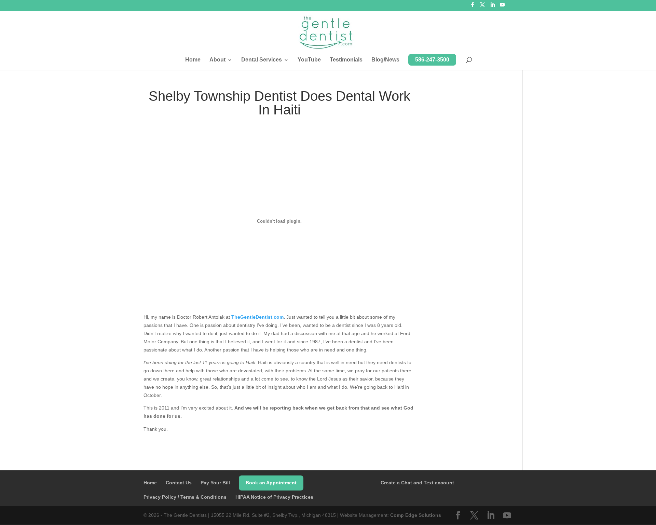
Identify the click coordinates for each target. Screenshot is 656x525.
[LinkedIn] (492, 6)
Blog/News (385, 60)
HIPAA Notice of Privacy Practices (274, 497)
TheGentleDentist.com (257, 317)
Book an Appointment (271, 482)
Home (193, 60)
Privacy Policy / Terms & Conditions (185, 497)
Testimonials (346, 60)
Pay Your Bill (215, 482)
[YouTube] (502, 6)
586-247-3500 (432, 60)
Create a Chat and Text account (417, 482)
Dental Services (261, 60)
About (217, 60)
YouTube (309, 60)
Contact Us (179, 482)
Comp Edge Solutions (415, 515)
